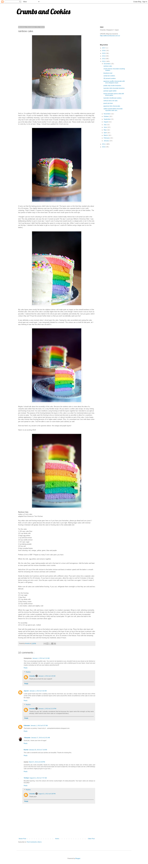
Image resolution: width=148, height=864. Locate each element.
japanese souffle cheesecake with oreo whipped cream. (114, 82)
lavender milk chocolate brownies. (114, 88)
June (105, 127)
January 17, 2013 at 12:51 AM (40, 737)
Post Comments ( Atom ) (34, 842)
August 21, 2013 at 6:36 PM (47, 794)
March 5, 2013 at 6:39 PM (37, 762)
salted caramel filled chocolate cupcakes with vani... (113, 109)
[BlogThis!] (47, 643)
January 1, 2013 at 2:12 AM (40, 658)
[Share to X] (50, 643)
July (105, 124)
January (106, 141)
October (106, 116)
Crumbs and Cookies (43, 11)
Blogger (77, 858)
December (107, 64)
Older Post (91, 838)
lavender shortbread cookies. (112, 98)
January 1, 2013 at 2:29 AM (46, 676)
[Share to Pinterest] (55, 643)
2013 (104, 58)
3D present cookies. (109, 78)
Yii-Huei (26, 778)
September (107, 119)
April (105, 132)
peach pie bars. (108, 103)
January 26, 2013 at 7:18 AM (38, 750)
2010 (104, 147)
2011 (104, 144)
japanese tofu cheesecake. (111, 106)
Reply (25, 668)
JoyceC (26, 691)
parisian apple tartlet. (110, 91)
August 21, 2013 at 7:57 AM (38, 778)
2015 (104, 53)
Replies (28, 672)
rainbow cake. (107, 66)
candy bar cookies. (109, 76)
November (107, 114)
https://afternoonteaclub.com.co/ (110, 36)
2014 (104, 56)
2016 (104, 50)
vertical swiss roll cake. (110, 100)
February (107, 138)
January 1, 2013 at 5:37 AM (39, 725)
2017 (104, 48)
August (106, 122)
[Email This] (45, 643)
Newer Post (22, 838)
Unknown (27, 725)
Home (57, 838)
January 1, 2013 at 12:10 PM (47, 708)
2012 (104, 61)
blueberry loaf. (108, 73)
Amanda (32, 676)
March (106, 135)
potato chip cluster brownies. (112, 85)
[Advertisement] (117, 165)
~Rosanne (27, 737)
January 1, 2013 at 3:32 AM (38, 691)
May (105, 130)
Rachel (26, 750)
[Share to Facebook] (52, 643)
